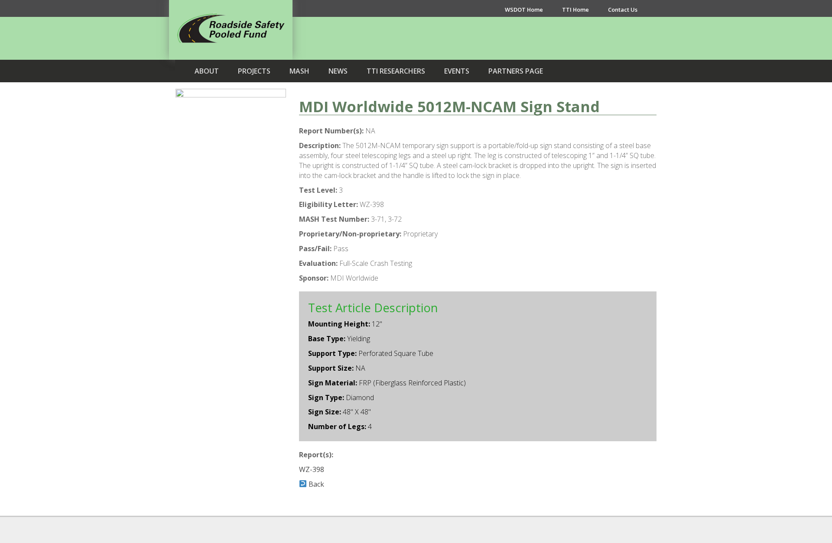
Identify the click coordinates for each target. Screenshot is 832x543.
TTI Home (575, 9)
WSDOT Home (524, 9)
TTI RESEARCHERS (396, 71)
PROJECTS (254, 71)
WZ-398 (311, 469)
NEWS (338, 71)
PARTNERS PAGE (515, 71)
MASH (299, 71)
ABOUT (207, 71)
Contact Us (622, 9)
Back (315, 484)
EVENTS (456, 71)
